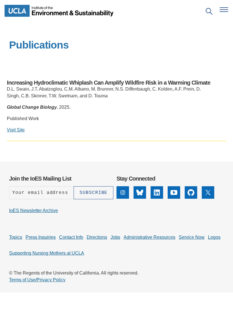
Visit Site (16, 129)
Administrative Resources (149, 237)
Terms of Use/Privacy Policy (37, 279)
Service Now (192, 237)
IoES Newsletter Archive (33, 210)
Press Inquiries (41, 237)
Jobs (115, 237)
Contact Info (71, 237)
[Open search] (209, 12)
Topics (15, 237)
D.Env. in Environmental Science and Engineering (91, 150)
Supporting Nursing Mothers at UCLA (46, 253)
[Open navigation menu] (224, 9)
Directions (97, 237)
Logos (214, 237)
